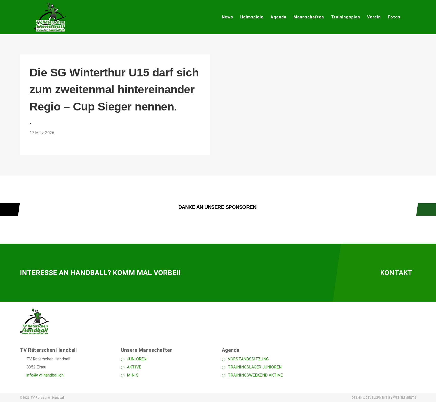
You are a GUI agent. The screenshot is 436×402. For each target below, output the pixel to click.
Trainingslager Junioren (255, 367)
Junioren (136, 359)
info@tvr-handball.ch (45, 375)
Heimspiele (251, 17)
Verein (374, 17)
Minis (133, 375)
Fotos (394, 17)
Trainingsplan (345, 17)
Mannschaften (308, 17)
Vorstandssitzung (248, 359)
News (227, 17)
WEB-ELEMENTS (404, 397)
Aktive (134, 367)
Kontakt (396, 273)
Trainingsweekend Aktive (255, 375)
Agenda (278, 17)
